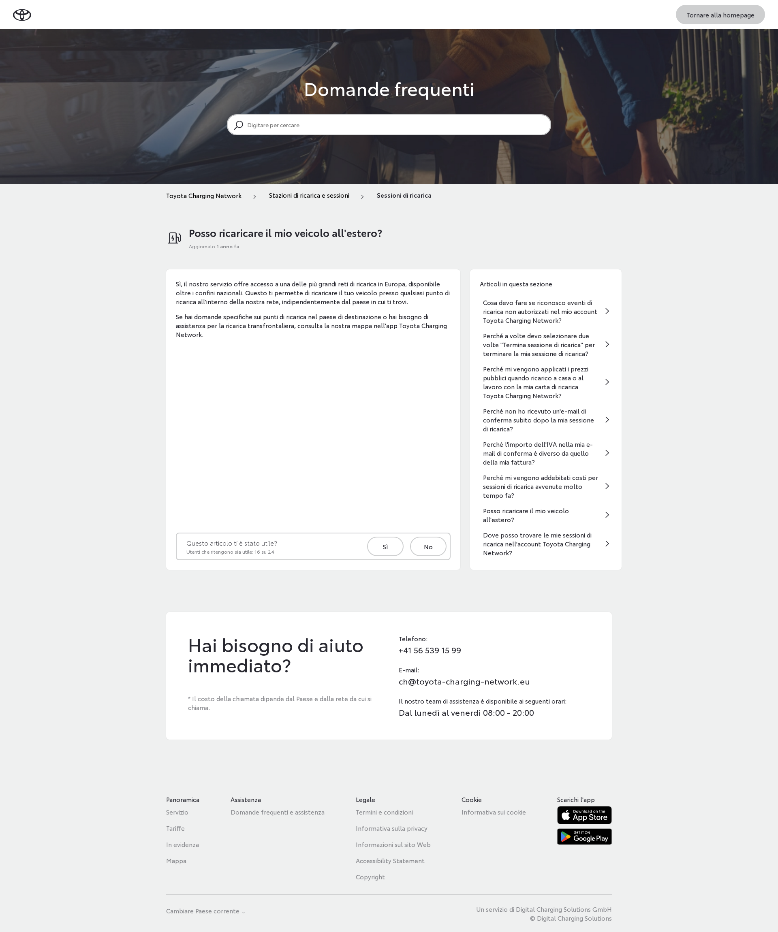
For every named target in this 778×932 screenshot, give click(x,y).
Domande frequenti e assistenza (278, 811)
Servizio (177, 811)
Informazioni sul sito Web (393, 844)
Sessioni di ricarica (404, 194)
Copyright (370, 876)
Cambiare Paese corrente (203, 911)
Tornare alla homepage (720, 14)
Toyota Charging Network (204, 195)
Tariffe (175, 827)
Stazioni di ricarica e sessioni (309, 194)
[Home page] (22, 14)
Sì (385, 546)
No (428, 546)
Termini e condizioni (384, 811)
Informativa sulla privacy (391, 827)
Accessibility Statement (390, 860)
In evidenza (182, 844)
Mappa (176, 860)
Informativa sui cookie (494, 811)
